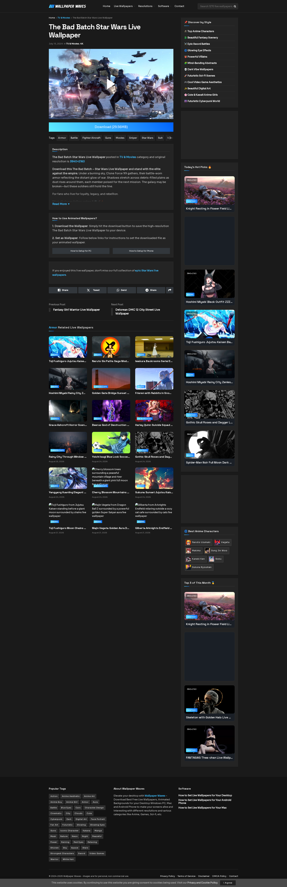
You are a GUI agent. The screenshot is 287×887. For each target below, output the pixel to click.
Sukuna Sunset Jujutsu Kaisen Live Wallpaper (154, 492)
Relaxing (92, 842)
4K (81, 43)
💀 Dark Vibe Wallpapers (198, 69)
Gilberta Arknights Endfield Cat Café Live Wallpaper (154, 528)
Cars (78, 808)
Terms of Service (186, 876)
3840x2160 (191, 180)
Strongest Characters (62, 853)
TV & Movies (64, 17)
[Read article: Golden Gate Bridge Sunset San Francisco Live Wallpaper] (111, 381)
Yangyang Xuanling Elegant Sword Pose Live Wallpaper (68, 492)
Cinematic (56, 813)
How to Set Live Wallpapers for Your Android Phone (204, 802)
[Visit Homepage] (73, 6)
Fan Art (54, 825)
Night (85, 836)
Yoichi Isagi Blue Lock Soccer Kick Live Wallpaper (111, 456)
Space (74, 848)
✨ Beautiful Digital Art (197, 88)
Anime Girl (72, 802)
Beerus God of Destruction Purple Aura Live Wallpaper (111, 425)
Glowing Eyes (97, 825)
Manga (98, 830)
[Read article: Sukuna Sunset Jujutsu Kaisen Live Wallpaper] (154, 478)
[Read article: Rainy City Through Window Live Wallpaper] (68, 442)
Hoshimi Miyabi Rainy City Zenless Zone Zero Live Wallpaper (68, 393)
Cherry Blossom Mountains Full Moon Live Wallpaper (111, 492)
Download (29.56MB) (111, 127)
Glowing (81, 825)
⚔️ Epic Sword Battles (197, 43)
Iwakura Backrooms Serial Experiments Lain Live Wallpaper (154, 361)
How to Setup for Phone (141, 251)
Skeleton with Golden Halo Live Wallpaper (209, 717)
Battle (53, 808)
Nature (64, 836)
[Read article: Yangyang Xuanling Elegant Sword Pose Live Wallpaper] (68, 478)
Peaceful (97, 836)
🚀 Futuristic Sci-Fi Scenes (199, 75)
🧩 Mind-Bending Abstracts (200, 63)
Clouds (78, 813)
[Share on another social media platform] (169, 290)
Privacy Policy (167, 876)
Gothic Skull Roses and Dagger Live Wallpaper (154, 456)
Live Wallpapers (123, 6)
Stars (85, 848)
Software (163, 6)
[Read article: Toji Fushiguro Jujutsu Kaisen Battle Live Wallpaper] (68, 350)
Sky (65, 848)
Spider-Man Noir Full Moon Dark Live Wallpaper (209, 462)
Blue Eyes (66, 808)
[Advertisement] (209, 135)
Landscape (101, 386)
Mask (53, 836)
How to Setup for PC (81, 251)
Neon (75, 836)
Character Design (94, 808)
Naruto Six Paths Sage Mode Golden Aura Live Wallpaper (111, 361)
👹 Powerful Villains (195, 56)
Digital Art (81, 819)
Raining (65, 842)
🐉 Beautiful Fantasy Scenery (201, 37)
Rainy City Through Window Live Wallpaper (68, 456)
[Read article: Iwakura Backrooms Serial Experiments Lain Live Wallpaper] (154, 350)
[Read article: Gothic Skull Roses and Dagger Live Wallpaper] (154, 442)
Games (55, 418)
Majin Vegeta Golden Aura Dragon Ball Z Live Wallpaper (111, 528)
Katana (86, 830)
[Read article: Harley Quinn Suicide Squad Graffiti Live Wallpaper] (154, 413)
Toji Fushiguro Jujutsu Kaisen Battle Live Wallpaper (68, 361)
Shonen (54, 848)
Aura (95, 802)
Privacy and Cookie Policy (202, 882)
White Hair (68, 859)
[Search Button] (235, 6)
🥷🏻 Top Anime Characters (199, 31)
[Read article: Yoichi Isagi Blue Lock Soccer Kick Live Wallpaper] (111, 442)
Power (53, 842)
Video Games (97, 853)
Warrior (54, 859)
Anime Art (89, 796)
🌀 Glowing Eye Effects (197, 50)
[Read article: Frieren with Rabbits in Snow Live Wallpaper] (154, 381)
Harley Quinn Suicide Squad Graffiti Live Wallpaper (154, 425)
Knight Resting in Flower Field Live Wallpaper (209, 208)
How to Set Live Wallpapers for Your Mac (202, 807)
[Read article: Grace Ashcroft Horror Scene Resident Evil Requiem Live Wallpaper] (68, 413)
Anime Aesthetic (71, 796)
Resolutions (145, 6)
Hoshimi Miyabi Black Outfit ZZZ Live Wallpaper (209, 302)
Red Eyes (78, 842)
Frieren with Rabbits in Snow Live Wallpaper (154, 393)
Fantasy (142, 450)
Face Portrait (98, 819)
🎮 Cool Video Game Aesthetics (203, 82)
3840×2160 (77, 161)
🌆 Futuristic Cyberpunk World (202, 101)
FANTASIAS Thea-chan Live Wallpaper (209, 757)
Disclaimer (204, 876)
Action (54, 796)
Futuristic (67, 825)
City (68, 813)
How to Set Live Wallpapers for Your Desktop (205, 795)
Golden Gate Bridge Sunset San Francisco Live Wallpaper (111, 393)
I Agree (227, 882)
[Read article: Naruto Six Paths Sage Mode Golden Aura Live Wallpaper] (111, 350)
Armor (53, 327)
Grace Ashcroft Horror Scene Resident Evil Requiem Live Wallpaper (68, 425)
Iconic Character (69, 830)
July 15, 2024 (56, 43)
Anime (54, 355)
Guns (53, 830)
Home (106, 6)
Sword (81, 853)
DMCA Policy (219, 876)
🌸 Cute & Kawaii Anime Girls (201, 94)
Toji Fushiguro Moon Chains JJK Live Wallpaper (68, 528)
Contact (179, 6)
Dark (69, 819)
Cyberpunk (56, 819)
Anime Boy (56, 802)
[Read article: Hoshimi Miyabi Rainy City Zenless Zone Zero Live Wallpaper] (68, 381)
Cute (89, 813)
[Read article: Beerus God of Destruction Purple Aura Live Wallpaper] (111, 413)
